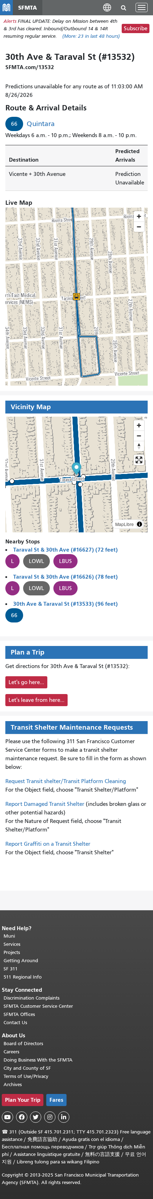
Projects (12, 952)
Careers (11, 1052)
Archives (13, 1084)
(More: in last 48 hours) (91, 36)
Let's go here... (26, 682)
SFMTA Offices (19, 1014)
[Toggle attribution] (139, 524)
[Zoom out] (139, 436)
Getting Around (21, 961)
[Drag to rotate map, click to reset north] (139, 446)
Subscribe (135, 28)
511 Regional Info (23, 977)
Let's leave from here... (36, 700)
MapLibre (124, 524)
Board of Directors (23, 1044)
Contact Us (15, 1023)
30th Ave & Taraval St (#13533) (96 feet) (65, 603)
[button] (107, 7)
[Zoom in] (139, 425)
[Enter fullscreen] (139, 460)
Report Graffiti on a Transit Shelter (47, 844)
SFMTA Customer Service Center (38, 1006)
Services (12, 944)
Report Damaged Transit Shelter (44, 804)
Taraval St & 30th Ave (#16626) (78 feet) (65, 576)
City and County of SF (27, 1068)
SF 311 (11, 969)
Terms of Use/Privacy (26, 1076)
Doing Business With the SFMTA (38, 1060)
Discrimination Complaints (31, 998)
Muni (9, 936)
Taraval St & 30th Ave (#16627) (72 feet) (65, 549)
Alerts (10, 21)
